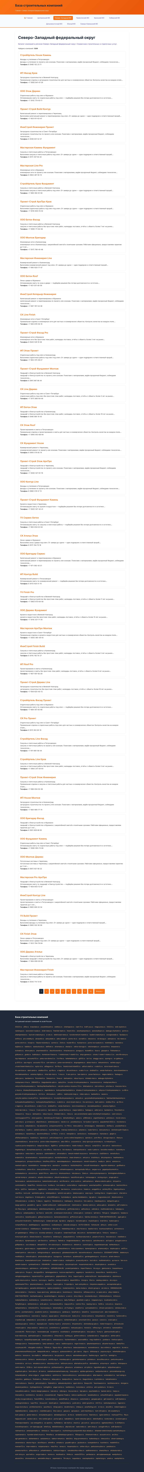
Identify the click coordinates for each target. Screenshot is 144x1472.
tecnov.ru (51, 1454)
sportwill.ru (30, 1454)
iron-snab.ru (60, 1185)
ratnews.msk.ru (120, 1308)
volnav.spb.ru (78, 1213)
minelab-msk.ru (91, 1078)
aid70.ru (124, 1248)
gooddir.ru (31, 1205)
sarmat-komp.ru (21, 1177)
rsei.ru (58, 1344)
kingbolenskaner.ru (73, 1241)
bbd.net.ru (56, 1229)
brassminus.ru (117, 1268)
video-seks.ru (85, 1094)
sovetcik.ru (112, 1264)
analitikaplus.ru (34, 1225)
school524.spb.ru (106, 1395)
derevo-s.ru (43, 1328)
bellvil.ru (18, 1355)
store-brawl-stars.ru (111, 1066)
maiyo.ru (116, 1391)
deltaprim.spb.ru (113, 1201)
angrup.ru (70, 1221)
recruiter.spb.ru (81, 1221)
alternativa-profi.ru (81, 1363)
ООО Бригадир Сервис (32, 553)
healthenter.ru (118, 1157)
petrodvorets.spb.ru (55, 1320)
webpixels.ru (31, 1320)
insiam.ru (87, 1189)
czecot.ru (103, 1320)
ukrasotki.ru (39, 1039)
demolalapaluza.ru (64, 1161)
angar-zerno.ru (58, 1387)
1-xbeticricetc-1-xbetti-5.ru (68, 1054)
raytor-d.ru (39, 1066)
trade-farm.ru (93, 1130)
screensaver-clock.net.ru (63, 1213)
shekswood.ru (58, 1340)
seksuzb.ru (79, 1098)
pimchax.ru (110, 1086)
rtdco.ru (70, 1114)
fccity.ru (100, 1332)
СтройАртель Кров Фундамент (37, 183)
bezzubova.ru (111, 1237)
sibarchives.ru (41, 1122)
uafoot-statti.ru (87, 1066)
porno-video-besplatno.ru (49, 1142)
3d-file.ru (58, 1066)
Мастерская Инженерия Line (36, 258)
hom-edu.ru (33, 1371)
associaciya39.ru (95, 1185)
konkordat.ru (109, 1419)
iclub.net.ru (19, 1248)
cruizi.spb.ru (112, 1320)
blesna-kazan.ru (35, 1237)
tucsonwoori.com (97, 1312)
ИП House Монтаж (30, 797)
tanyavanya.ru (77, 1161)
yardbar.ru (106, 1340)
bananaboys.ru (55, 1312)
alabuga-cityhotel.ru (113, 1031)
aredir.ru (113, 1363)
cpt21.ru (24, 1189)
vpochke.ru (47, 1407)
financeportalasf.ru (22, 1423)
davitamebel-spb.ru (94, 1233)
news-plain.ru (78, 1126)
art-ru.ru (28, 1363)
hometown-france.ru (49, 1054)
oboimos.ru (117, 1276)
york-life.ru (98, 1138)
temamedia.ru (58, 1308)
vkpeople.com (42, 1324)
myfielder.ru (58, 1423)
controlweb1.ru (20, 1185)
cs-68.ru (125, 1090)
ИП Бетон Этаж (28, 407)
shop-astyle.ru (32, 1328)
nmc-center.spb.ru (45, 1419)
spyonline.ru (45, 1225)
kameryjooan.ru (91, 1248)
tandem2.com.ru (82, 1415)
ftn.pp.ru (29, 1272)
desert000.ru (75, 1280)
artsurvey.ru (104, 1363)
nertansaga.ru (89, 1126)
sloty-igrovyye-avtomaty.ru (93, 1142)
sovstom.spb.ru (121, 1419)
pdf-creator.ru (122, 1205)
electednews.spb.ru (80, 1355)
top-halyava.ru (20, 1058)
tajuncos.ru (44, 1138)
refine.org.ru (97, 1328)
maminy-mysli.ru (55, 1324)
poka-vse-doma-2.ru (47, 1058)
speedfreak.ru (64, 1399)
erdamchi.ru (19, 1157)
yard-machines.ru (87, 1411)
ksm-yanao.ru (20, 1415)
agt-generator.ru (21, 1439)
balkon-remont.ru (58, 1439)
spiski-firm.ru (43, 1173)
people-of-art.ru (98, 1237)
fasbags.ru (119, 1074)
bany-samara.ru (48, 1344)
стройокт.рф (20, 1320)
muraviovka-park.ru (46, 1157)
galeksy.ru (27, 1379)
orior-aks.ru (19, 1241)
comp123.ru (96, 1146)
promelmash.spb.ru (78, 1332)
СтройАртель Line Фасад (34, 738)
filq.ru (126, 1415)
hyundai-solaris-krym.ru (36, 1435)
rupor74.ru (34, 1403)
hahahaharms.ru (71, 1058)
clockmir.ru (111, 1316)
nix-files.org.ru (20, 1209)
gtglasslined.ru (61, 1276)
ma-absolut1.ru (42, 1126)
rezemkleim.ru (33, 1165)
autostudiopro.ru (98, 1031)
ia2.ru (17, 1189)
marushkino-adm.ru (22, 1391)
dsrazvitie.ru (100, 1272)
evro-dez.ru (19, 1126)
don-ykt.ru (106, 1146)
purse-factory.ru (94, 1074)
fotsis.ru (106, 1233)
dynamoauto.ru (30, 1241)
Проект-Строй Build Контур (35, 109)
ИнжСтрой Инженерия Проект (37, 127)
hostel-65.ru (71, 1043)
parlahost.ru (111, 1446)
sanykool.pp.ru (41, 1359)
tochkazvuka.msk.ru (83, 1237)
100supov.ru (79, 1435)
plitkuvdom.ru (34, 1450)
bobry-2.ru (76, 1316)
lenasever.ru (115, 1047)
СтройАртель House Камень (35, 55)
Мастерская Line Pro (31, 165)
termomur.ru (93, 1153)
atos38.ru (109, 1407)
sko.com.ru (81, 1233)
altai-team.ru (97, 1375)
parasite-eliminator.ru (38, 1288)
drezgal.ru (124, 1383)
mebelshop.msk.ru (68, 1229)
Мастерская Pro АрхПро (33, 877)
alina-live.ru (67, 1347)
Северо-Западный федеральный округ (35, 10)
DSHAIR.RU (46, 1264)
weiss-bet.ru (30, 1153)
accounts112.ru (32, 1058)
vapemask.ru (57, 1458)
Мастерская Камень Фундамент (37, 147)
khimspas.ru (122, 1363)
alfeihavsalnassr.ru (22, 1138)
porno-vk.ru (72, 1039)
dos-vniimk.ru (106, 1347)
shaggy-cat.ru (98, 1058)
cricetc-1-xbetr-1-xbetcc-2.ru (103, 1054)
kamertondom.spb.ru (50, 1181)
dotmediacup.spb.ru (91, 1324)
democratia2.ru (20, 1292)
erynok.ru (54, 1169)
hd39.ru (101, 1304)
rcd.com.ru (109, 1304)
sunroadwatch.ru (91, 1308)
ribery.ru (119, 1138)
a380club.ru (87, 1118)
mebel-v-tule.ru (58, 1260)
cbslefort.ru (79, 1308)
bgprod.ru (121, 1403)
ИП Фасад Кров (28, 73)
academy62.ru (78, 1256)
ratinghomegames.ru (22, 1276)
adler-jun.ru (19, 1078)
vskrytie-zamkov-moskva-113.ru (70, 1086)
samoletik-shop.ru (44, 1458)
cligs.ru (86, 1351)
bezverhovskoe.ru (85, 1252)
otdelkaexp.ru (35, 1229)
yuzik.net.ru (76, 1403)
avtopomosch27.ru (56, 1126)
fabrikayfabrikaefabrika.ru (46, 1086)
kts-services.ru (20, 1070)
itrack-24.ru (71, 1031)
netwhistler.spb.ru (119, 1351)
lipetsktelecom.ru (46, 1098)
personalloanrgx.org (117, 1371)
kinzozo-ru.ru (42, 1185)
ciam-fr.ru (79, 1027)
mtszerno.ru (58, 1300)
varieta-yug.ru (115, 1062)
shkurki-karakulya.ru (61, 1177)
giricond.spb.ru (41, 1383)
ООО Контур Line (29, 481)
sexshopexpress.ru (84, 1031)
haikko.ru (18, 1213)
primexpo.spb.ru (109, 1185)
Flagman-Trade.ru (63, 1395)
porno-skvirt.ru (20, 1043)
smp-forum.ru (82, 1229)
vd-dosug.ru (101, 1039)
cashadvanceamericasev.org (57, 1371)
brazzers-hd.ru (120, 1086)
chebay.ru (79, 1407)
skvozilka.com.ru (103, 1359)
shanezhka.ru (104, 1450)
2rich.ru (62, 1043)
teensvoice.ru (116, 1146)
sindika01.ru (94, 1070)
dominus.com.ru (21, 1359)
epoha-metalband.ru (79, 1197)
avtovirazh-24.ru (85, 1320)
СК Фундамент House (32, 443)
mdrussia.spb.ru (77, 1328)
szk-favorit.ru (43, 1241)
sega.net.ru (116, 1347)
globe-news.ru (32, 1415)
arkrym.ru (86, 1157)
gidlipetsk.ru (19, 1245)
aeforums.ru (85, 1209)
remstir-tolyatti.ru (90, 1161)
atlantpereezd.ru (21, 1035)
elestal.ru (69, 1047)
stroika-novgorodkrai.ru (24, 1399)
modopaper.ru (93, 1134)
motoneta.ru (80, 1387)
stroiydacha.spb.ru (46, 1415)
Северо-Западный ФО (63, 18)
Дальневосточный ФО (54, 24)
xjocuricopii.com (71, 1264)
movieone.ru (121, 1122)
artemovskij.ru (103, 1248)
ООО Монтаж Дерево (31, 856)
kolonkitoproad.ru (21, 1427)
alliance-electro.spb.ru (103, 1181)
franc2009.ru (39, 1399)
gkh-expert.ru (109, 1399)
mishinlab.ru (109, 1043)
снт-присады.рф (36, 1427)
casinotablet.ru (49, 1153)
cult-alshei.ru (44, 1268)
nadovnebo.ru (81, 1427)
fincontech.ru (40, 1078)
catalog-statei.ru (102, 1280)
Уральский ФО (99, 18)
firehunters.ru (115, 1051)
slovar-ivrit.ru (34, 1142)
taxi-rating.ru (121, 1375)
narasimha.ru (30, 1134)
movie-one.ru (121, 1118)
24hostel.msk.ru (21, 1201)
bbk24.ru (69, 1439)
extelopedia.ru (51, 1193)
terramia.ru (67, 1256)
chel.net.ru (123, 1193)
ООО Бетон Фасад (30, 219)
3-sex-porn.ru (71, 1074)
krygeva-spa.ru (112, 1193)
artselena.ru (78, 1367)
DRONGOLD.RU (116, 1288)
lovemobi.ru (19, 1363)
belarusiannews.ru (80, 1347)
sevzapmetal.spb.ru (114, 1284)
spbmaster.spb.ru (34, 1336)
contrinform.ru (54, 1328)
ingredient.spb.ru (100, 1367)
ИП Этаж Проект (29, 350)
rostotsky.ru (120, 1150)
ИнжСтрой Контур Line (32, 895)
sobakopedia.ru (29, 1213)
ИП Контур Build (29, 574)
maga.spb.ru (104, 1336)
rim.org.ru (96, 1268)
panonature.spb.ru (84, 1375)
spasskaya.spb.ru (21, 1324)
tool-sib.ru (93, 1260)
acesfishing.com (91, 1407)
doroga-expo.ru (109, 1138)
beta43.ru (85, 1312)
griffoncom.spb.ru (76, 1217)
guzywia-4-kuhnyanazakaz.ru (26, 1094)
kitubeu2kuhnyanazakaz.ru (33, 1090)
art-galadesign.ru (21, 1233)
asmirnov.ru (57, 1375)
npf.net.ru (97, 1213)
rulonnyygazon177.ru (22, 1118)
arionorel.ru (66, 1324)
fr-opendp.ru (69, 1284)
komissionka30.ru (56, 1304)
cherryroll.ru (105, 1439)
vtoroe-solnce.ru (88, 1316)
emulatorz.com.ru (39, 1363)
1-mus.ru (61, 1074)
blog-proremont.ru (81, 1439)
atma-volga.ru (34, 1375)
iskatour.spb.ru (78, 1193)
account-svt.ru (105, 1435)
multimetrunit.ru (104, 1260)
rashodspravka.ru (110, 1403)
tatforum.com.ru (67, 1363)
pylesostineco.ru (64, 1248)
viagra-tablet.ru (107, 1074)
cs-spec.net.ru (101, 1292)
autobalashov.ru (21, 1173)
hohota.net (95, 1225)
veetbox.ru (58, 1027)
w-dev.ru (31, 1201)
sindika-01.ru (43, 1070)
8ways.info (88, 1383)
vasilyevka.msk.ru (101, 1371)
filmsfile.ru (50, 1435)
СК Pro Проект (28, 718)
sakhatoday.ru (32, 1209)
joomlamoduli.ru (28, 1312)
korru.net (27, 1193)
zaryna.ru (39, 1153)
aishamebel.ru (34, 1439)
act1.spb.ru (110, 1241)
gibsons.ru (69, 1367)
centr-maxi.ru (20, 1367)
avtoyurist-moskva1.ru (23, 1221)
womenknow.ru (93, 1347)
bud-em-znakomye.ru (37, 1035)
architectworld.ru (35, 1407)
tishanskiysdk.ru (21, 1375)
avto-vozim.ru (76, 1181)
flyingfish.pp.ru (20, 1304)
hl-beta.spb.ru (40, 1197)
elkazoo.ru (74, 1399)
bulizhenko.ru (34, 1300)
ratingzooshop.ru (44, 1252)
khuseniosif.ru (77, 1324)
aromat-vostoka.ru (22, 1229)
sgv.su (38, 1205)
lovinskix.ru (19, 1051)
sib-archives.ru (72, 1070)
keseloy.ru (19, 1340)
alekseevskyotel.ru (65, 1383)
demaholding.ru (69, 1118)
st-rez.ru (101, 1407)
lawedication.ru (93, 1395)
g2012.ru (82, 1058)
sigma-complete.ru (54, 1288)
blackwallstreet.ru (104, 1276)
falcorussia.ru (20, 1181)
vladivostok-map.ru (71, 1094)
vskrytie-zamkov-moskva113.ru (26, 1098)
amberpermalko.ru (33, 1431)
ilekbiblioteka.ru (58, 1427)
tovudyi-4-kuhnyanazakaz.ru (78, 1082)
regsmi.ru (47, 1201)
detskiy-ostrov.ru (89, 1205)
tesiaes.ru (124, 1213)
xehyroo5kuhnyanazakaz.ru (25, 1086)
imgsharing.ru (20, 1150)
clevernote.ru (20, 1443)
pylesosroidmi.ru (66, 1351)
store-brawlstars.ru (121, 1070)
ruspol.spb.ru (58, 1284)
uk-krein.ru (107, 1328)
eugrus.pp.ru (83, 1185)
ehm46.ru (51, 1443)
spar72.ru (103, 1355)
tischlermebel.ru (71, 1340)
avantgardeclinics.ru (22, 1316)
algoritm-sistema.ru (108, 1165)
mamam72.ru (20, 1446)
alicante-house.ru (108, 1344)
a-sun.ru (69, 1296)
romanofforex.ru (21, 1225)
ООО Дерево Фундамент (33, 610)
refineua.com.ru (89, 1292)
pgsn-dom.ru (78, 1383)
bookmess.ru (67, 1292)
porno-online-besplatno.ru (74, 1138)
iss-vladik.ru (36, 1355)
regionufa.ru (19, 1153)
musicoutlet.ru (47, 1336)
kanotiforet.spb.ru (77, 1177)
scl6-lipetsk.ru (120, 1399)
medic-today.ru (77, 1146)
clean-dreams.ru (75, 1157)
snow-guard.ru (37, 1118)
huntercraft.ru (121, 1316)
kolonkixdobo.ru (51, 1399)
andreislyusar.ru (53, 1122)
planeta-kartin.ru (21, 1450)
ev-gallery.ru (118, 1058)
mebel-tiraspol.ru (106, 1324)
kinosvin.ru (78, 1201)
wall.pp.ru (55, 1351)
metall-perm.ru (20, 1252)
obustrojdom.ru (100, 1264)
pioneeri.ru (32, 1177)
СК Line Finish (27, 314)
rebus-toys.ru (79, 1078)
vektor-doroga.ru (80, 1047)
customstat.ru (85, 1399)
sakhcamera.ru (88, 1181)
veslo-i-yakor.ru (93, 1150)
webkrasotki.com (64, 1205)
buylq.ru (44, 1316)
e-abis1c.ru (99, 1066)
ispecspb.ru (32, 1189)
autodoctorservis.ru (34, 1181)
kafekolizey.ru (114, 1245)
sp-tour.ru (115, 1260)
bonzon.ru (26, 1355)
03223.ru (18, 1027)
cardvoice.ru (81, 1134)
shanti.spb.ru (53, 1403)
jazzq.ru (95, 1320)
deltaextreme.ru (21, 1308)
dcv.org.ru (113, 1280)
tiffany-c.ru (33, 1233)
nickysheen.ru (100, 1316)
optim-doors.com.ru (22, 1280)
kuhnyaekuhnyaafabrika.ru (25, 1102)
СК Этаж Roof (27, 425)
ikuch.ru (34, 1280)
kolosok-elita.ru (53, 1189)
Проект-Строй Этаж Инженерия (38, 777)
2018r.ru (29, 1367)
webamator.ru (30, 1126)
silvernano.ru (59, 1047)
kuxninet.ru (104, 1443)
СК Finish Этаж (28, 933)
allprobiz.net (70, 1427)
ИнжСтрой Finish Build (32, 646)
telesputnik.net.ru (43, 1351)
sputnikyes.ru (61, 1209)
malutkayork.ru (100, 1201)
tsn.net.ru (39, 1395)
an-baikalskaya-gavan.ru (64, 1435)
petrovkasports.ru (56, 1138)
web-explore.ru (120, 1027)
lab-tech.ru (68, 1423)
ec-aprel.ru (48, 1423)
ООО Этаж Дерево (30, 91)
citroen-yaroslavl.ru (106, 1308)
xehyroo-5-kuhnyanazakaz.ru (109, 1090)
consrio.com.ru (76, 1189)
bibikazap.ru (94, 1351)
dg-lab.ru (62, 1221)
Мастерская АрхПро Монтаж (36, 628)
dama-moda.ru (81, 1288)
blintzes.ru (45, 1431)
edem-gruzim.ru (88, 1403)
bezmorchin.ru (122, 1185)
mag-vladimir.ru (95, 1340)
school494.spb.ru (53, 1197)
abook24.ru (19, 1458)
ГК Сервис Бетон (29, 517)
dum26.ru (48, 1284)
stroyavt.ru (117, 1181)
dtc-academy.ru (114, 1411)
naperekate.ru (50, 1090)
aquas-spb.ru (54, 1316)
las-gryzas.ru (59, 1355)
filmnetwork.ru (57, 1201)
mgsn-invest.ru (79, 1344)
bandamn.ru (29, 1078)
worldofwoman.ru (61, 1157)
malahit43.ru (114, 1443)
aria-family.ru (20, 1130)
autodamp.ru (20, 1134)
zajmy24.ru (62, 1082)
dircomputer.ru (106, 1157)
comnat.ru (88, 1213)
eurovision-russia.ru (33, 1031)
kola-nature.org (21, 1336)
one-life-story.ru (122, 1054)
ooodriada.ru (65, 1332)
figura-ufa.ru (57, 1347)
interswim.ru (19, 1395)
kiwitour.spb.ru (117, 1340)
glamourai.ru (106, 1268)
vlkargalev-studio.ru (35, 1347)
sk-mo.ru (71, 1415)
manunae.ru (104, 1134)
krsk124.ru (104, 1221)
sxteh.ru (110, 1458)
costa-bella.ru (72, 1185)
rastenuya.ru (19, 1031)
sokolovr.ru (116, 1161)
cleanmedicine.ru (21, 1142)
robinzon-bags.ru (59, 1450)
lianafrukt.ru (76, 1312)
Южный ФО (71, 24)
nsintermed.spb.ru (70, 1320)
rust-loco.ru (19, 1197)
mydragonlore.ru (36, 1387)
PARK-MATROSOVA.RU (108, 1217)
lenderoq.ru (57, 1237)
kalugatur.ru (115, 1213)
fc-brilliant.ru (120, 1423)
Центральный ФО (43, 18)
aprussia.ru (75, 1411)
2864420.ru (35, 1082)
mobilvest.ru (46, 1229)
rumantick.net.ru (46, 1300)
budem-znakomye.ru (97, 1035)
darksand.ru (68, 1078)
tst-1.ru (89, 1058)
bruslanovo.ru (67, 1245)
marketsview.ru (65, 1403)
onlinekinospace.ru (66, 1169)
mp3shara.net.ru (113, 1383)
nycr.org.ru (43, 1280)
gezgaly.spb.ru (96, 1399)
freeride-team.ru (59, 1031)
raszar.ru (104, 1094)
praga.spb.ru (113, 1177)
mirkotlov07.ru (33, 1308)
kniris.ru (32, 1324)
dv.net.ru (125, 1347)
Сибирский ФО (114, 18)
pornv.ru (125, 1031)
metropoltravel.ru (79, 1150)
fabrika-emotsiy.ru (91, 1217)
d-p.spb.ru (58, 1233)
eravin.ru (77, 1423)
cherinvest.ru (76, 1205)
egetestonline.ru (108, 1423)
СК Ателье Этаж (29, 535)
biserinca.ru (19, 1260)
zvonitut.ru (65, 1165)
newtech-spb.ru (21, 1165)
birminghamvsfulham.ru (116, 1173)
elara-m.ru (54, 1173)
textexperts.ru (20, 1161)
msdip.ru (101, 1161)
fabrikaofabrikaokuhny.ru (116, 1098)
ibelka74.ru (120, 1344)
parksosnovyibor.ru (98, 1446)
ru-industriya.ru (110, 1142)
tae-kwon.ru (65, 1189)
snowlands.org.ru (91, 1296)
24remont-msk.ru (91, 1435)
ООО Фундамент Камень (33, 838)
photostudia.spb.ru (45, 1256)
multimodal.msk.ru (107, 1209)
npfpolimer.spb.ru (114, 1367)
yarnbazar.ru (90, 1454)
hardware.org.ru (39, 1221)
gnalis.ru (28, 1054)
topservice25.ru (37, 1276)
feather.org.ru (94, 1355)
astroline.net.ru (98, 1241)
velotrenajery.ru (93, 1047)
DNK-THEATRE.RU (22, 1296)
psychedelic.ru (94, 1391)
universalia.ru (62, 1153)
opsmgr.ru (108, 1058)
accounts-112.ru (39, 1062)
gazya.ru (66, 1411)
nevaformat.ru (69, 1407)
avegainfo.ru (96, 1189)
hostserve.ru (81, 1043)
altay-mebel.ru (113, 1292)
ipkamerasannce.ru (94, 1344)
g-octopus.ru (30, 1122)
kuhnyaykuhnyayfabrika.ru (45, 1102)
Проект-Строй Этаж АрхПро (36, 461)
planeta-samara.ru (40, 1130)
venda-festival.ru (106, 1070)
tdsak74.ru (31, 1185)
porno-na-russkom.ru (95, 1043)
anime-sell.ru (115, 1336)
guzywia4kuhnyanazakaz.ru (95, 1098)
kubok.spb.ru (114, 1221)
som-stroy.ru (20, 1454)
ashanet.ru (82, 1130)
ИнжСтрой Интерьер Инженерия (38, 294)
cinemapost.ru (69, 1027)
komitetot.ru (30, 1395)
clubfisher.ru (104, 1153)
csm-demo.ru (51, 1062)
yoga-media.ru (45, 1375)
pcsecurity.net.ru (82, 1260)
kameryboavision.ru (61, 1217)
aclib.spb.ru (44, 1304)
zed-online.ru (99, 1086)
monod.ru (87, 1328)
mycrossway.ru (45, 1308)
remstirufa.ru (115, 1153)
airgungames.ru (79, 1062)
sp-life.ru (52, 1070)
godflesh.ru (121, 1165)
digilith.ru (54, 1146)
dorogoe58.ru (39, 1272)
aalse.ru (79, 1118)
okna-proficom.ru (43, 1169)
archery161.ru (107, 1189)
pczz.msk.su (41, 1320)
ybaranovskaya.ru (21, 1268)
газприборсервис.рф (32, 1340)
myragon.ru (57, 1256)
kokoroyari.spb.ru (21, 1237)
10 (91, 991)
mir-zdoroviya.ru (54, 1245)
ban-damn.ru (82, 1074)
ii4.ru (70, 1276)
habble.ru (28, 1047)
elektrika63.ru (98, 1419)
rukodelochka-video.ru (75, 1450)
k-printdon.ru (99, 1379)
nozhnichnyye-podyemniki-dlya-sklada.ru (78, 1431)
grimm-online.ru (80, 1336)
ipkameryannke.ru (21, 1387)
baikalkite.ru (69, 1419)
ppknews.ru (34, 1268)
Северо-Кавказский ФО (89, 24)
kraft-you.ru (88, 1027)
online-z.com (112, 1225)
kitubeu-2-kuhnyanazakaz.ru (86, 1090)
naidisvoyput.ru (67, 1344)
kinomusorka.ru (64, 1173)
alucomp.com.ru (53, 1363)
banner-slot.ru (106, 1391)
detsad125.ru (42, 1245)
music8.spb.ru (93, 1221)
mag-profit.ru (69, 1304)
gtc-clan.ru (78, 1351)
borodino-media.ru (108, 1150)
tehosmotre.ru (103, 1062)
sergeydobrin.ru (69, 1237)
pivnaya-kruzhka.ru (34, 1161)
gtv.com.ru (85, 1423)
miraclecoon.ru (69, 1051)
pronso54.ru (105, 1047)
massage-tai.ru (45, 1165)
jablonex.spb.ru (55, 1292)
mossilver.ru (47, 1237)
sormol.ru (54, 1043)
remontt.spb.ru (31, 1256)
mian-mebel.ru (31, 1446)
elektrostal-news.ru (61, 1035)
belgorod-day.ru (43, 1146)
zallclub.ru (95, 1209)
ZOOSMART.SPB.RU (111, 1252)
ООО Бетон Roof (29, 276)
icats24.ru (18, 1379)
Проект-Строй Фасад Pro (34, 332)
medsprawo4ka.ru (110, 1082)
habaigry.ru (120, 1209)
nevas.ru (62, 1446)
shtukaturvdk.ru (116, 1450)
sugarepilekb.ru (42, 1248)
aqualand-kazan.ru (121, 1395)
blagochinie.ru (88, 1379)
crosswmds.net (50, 1395)
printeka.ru (91, 1359)
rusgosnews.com (104, 1197)
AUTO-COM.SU (84, 1225)
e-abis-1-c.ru (83, 1070)
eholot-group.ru (94, 1288)
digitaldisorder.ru (21, 1411)
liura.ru (97, 1051)
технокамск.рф (43, 1332)
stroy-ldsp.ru (78, 1296)
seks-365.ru (65, 1142)
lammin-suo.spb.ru (64, 1193)
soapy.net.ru (33, 1411)
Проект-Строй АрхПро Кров (36, 201)
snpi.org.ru (89, 1193)
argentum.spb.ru (21, 1371)
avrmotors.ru (119, 1229)
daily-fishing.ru (69, 1300)
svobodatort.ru (109, 1375)
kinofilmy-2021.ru (49, 1161)
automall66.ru (83, 1340)
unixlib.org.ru (53, 1359)
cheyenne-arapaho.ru (97, 1284)
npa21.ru (51, 1280)
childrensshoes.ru (105, 1296)
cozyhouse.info (20, 1347)
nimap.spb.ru (58, 1407)
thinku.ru (70, 1454)
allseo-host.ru (92, 1062)
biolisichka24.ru (76, 1165)
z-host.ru (18, 1090)
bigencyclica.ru (119, 1189)
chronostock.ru (30, 1458)
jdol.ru (108, 1161)
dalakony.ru (124, 1252)
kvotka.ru (51, 1185)
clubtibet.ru (122, 1237)
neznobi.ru (119, 1043)
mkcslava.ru (76, 1173)
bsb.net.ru (54, 1391)
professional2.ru (58, 1367)
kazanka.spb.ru (31, 1217)
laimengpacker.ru (51, 1272)
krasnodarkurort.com (33, 1260)
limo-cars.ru (57, 1411)
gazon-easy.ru (30, 1248)
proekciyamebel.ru (72, 1268)
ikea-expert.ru (56, 1431)
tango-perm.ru (20, 1205)
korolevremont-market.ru (79, 1035)
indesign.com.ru (21, 1344)
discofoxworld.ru (56, 1051)
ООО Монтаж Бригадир (33, 237)
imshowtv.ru (46, 1260)
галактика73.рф (70, 1233)
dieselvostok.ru (117, 1197)
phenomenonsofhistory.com (25, 1351)
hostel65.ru (89, 1051)
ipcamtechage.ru (50, 1296)
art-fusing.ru (69, 1308)
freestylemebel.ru (34, 1344)
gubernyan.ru (50, 1276)
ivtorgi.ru (84, 1280)
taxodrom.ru (89, 1272)
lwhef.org (47, 1427)
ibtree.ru (31, 1359)
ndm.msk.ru (32, 1252)
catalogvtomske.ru (22, 1403)
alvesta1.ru (111, 1205)
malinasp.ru (68, 1201)
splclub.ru (88, 1138)
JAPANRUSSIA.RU (57, 1268)
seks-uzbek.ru (62, 1039)
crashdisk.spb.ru (46, 1411)
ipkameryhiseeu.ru (36, 1284)
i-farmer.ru (32, 1292)
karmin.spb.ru (47, 1340)
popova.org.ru (106, 1351)
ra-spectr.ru (54, 1332)
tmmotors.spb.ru (57, 1264)
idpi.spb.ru (83, 1391)
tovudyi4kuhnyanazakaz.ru (64, 1098)
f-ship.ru (39, 1201)
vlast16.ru (18, 1193)
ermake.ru (60, 1443)
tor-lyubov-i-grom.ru (91, 1122)
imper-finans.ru (86, 1268)
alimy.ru (103, 1225)
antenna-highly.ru (36, 1074)
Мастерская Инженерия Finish (37, 969)
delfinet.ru (49, 1047)
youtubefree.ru (120, 1126)
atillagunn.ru (48, 1066)
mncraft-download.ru (91, 1165)
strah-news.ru (47, 1031)
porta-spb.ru (58, 1419)
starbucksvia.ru (38, 1047)
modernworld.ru (68, 1288)
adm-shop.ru (92, 1427)
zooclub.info (19, 1332)
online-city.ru (84, 1446)
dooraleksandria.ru (22, 1074)
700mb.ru (47, 1347)
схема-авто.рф (52, 1221)
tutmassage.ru (91, 1177)
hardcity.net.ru (111, 1272)
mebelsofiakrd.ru (21, 1300)
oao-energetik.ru (37, 1423)
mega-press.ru (100, 1027)
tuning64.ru (47, 1387)
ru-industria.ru (20, 1169)
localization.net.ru (110, 1300)
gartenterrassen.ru (79, 1359)
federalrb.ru (52, 1383)
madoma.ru (34, 1138)
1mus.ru (59, 1078)
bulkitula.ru (36, 1054)
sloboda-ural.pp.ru (70, 1225)
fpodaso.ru (124, 1035)
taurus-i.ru (77, 1379)
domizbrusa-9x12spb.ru (53, 1118)
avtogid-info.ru (104, 1427)
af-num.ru (42, 1371)
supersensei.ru (20, 1435)
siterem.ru (77, 1245)
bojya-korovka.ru (21, 1407)
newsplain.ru (71, 1134)
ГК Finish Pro (27, 592)
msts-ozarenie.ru (77, 1248)
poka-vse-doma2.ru (65, 1062)
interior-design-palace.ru (40, 1391)
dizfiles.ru (110, 1126)
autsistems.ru (45, 1439)
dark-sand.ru (32, 1070)
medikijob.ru (19, 1256)
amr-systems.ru (100, 1387)
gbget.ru (113, 1134)
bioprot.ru (118, 1304)
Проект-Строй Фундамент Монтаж (39, 368)
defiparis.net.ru (47, 1355)
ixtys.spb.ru (91, 1332)
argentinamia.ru (99, 1118)
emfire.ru (18, 1039)
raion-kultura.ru (21, 1383)
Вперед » (99, 991)
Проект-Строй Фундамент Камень (39, 499)
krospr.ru (31, 1043)
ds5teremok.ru (33, 1304)
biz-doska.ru (67, 1150)
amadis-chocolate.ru (45, 1177)
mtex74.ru (54, 1446)
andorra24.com (90, 1276)
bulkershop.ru (94, 1439)
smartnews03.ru (42, 1051)
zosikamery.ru (57, 1225)
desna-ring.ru (31, 1443)
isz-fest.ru (40, 1213)
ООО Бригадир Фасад (32, 818)
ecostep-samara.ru (46, 1233)
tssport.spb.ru (78, 1276)
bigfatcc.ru (19, 1047)
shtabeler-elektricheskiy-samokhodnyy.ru (110, 1431)
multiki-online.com (49, 1205)
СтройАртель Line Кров (33, 759)
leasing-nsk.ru (91, 1304)
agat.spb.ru (122, 1217)
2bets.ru (85, 1173)
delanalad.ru (100, 1126)
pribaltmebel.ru (46, 1450)
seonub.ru (56, 1165)
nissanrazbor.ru (72, 1446)
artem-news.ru (114, 1256)
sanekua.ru (66, 1312)
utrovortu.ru (32, 1173)
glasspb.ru (105, 1051)
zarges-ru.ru (96, 1169)
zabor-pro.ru (19, 1272)
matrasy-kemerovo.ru (69, 1130)
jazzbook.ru (82, 1443)
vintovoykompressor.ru (98, 1173)
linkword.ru (78, 1292)
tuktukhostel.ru (111, 1379)
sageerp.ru (80, 1272)
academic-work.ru (41, 1312)
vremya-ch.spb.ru (62, 1280)
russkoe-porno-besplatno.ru (25, 1146)
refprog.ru (63, 1391)
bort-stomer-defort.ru (42, 1367)
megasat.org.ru (97, 1300)
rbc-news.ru (121, 1039)
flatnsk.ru (61, 1241)
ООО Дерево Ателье (31, 951)
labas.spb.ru (56, 1379)
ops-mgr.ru (28, 1062)
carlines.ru (53, 1241)
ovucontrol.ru (76, 1142)
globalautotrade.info (69, 1252)
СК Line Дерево (28, 389)
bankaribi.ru (95, 1094)
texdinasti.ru (60, 1454)
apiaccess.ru (56, 1252)
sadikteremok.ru (92, 1450)
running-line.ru (100, 1193)
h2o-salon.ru (88, 1201)
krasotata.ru (34, 1027)
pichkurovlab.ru (65, 1146)
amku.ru (69, 1355)
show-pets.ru (30, 1051)
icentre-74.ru (80, 1304)
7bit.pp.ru (105, 1213)
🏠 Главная (28, 18)
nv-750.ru (68, 1126)
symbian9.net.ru (34, 1264)
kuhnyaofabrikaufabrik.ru (65, 1090)
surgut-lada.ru (41, 1454)
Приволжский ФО (82, 18)
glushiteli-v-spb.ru (83, 1300)
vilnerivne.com (65, 1316)
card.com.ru (19, 1217)
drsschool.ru (98, 1252)
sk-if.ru (17, 1312)
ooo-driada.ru (31, 1245)
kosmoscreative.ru (106, 1229)
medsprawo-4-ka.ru (22, 1082)
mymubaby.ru (66, 1197)
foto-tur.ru (57, 1150)
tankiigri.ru (113, 1355)
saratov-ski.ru (32, 1419)
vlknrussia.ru (50, 1094)
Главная (18, 10)
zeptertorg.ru (101, 1458)
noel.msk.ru (36, 1316)
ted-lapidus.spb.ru (22, 1288)
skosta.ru (61, 1296)
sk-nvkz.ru (105, 1288)
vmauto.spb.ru (20, 1328)
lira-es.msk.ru (73, 1391)
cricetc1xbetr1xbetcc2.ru (24, 1066)
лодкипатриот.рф (101, 1245)
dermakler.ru (94, 1363)
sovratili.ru (82, 1039)
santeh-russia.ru (21, 1264)
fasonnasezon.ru (100, 1383)
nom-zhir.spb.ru (101, 1411)
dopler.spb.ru (115, 1248)
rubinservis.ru (20, 1431)
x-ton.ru (62, 1134)
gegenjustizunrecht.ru (110, 1169)
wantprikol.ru (117, 1454)
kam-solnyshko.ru (81, 1284)
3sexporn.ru (50, 1078)
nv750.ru (54, 1134)
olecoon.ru (92, 1039)
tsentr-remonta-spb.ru (83, 1419)
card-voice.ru (117, 1114)
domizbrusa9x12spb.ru (119, 1130)
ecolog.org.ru (102, 1177)
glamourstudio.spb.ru (112, 1332)
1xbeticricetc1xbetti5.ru (71, 1066)
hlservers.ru (93, 1415)
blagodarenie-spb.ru (49, 1082)
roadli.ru (29, 1130)
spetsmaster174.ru (22, 1284)
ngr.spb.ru (92, 1197)
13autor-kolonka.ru (43, 1043)
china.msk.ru (58, 1336)
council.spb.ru (88, 1245)
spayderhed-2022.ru (107, 1122)
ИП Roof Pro (26, 664)
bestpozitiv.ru (67, 1379)
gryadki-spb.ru (70, 1443)
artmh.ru (89, 1387)
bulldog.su (69, 1336)
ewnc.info (48, 1213)
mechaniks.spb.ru (36, 1296)
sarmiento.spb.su (38, 1193)
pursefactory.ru (76, 1122)
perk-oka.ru (19, 1122)
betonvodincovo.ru (70, 1375)
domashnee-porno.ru (34, 1150)
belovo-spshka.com (79, 1395)
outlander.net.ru (93, 1336)
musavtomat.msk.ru (86, 1264)
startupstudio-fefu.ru (82, 1169)
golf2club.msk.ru (73, 1209)
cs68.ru (59, 1094)
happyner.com (20, 1419)
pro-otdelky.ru (28, 1039)
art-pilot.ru (88, 1367)
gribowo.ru (19, 1054)
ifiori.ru (92, 1280)
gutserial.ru (65, 1328)
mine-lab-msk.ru (51, 1074)
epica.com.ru (95, 1423)
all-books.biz (119, 1324)
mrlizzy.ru (116, 1296)
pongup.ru (80, 1051)
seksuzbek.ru (50, 1039)
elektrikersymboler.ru (47, 1209)
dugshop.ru (29, 1197)
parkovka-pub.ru (117, 1359)
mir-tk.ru (41, 1094)
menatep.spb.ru (65, 1359)
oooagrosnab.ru (112, 1035)
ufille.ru (26, 1027)
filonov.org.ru (31, 1332)
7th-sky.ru (67, 1458)
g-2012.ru (18, 1062)
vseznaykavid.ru (88, 1458)
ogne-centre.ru (104, 1415)
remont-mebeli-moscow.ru (78, 1153)
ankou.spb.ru (101, 1205)
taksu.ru (88, 1146)
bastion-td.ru (93, 1229)
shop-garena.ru (85, 1054)
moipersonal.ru (43, 1446)
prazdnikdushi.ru (47, 1027)
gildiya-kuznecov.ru (45, 1217)
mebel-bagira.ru (120, 1407)
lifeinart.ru (46, 1379)
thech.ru (31, 1383)
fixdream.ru (37, 1379)
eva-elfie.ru (48, 1150)
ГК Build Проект (29, 915)
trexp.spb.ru (74, 1371)
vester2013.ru (79, 1454)
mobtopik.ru (70, 1260)
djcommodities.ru (43, 1134)
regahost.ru (42, 1189)
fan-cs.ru (124, 1260)
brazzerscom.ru (96, 1082)
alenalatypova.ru (60, 1415)
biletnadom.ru (88, 1086)
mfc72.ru (99, 1403)
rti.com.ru (103, 1256)
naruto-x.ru (65, 1122)
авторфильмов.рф (104, 1454)
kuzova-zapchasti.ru (67, 1272)
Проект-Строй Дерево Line (35, 682)
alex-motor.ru (87, 1241)
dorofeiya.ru (42, 1443)
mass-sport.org (43, 1292)
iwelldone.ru (70, 1387)
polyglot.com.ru (121, 1241)
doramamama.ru (31, 1157)
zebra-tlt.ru (31, 1169)
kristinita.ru (95, 1157)
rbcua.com (43, 1403)
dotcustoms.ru (104, 1130)
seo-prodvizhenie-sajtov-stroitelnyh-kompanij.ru (92, 1114)
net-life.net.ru (64, 1181)
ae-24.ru (115, 1435)
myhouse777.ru (117, 1415)
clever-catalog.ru (117, 1439)
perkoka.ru (110, 1118)
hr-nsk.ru (110, 1387)
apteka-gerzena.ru (87, 1371)
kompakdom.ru (93, 1443)
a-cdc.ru (49, 1035)
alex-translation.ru (111, 1312)
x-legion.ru (61, 1070)
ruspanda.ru (76, 1458)
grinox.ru (53, 1248)
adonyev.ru (112, 1039)
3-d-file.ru (60, 1058)
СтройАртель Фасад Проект (35, 700)
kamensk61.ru (117, 1328)
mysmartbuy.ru (54, 1130)
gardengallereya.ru (92, 1256)
